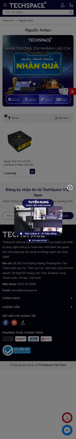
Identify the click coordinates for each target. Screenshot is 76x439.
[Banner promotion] (38, 219)
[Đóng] (69, 187)
